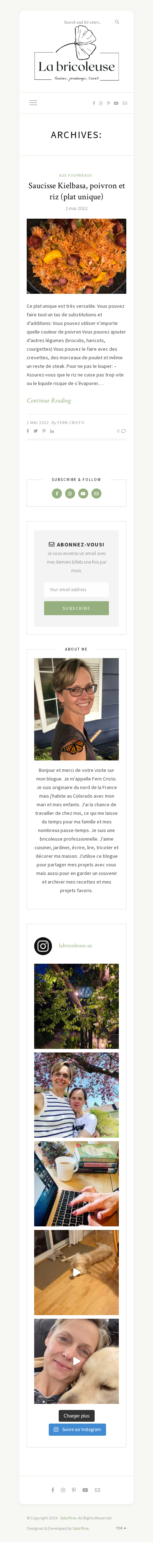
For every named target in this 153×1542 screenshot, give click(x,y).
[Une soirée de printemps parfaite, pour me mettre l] (76, 1006)
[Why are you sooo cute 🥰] (76, 1272)
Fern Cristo (71, 422)
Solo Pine (68, 1518)
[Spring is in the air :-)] (76, 1095)
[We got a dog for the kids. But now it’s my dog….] (76, 1361)
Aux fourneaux (75, 175)
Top (120, 1528)
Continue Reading (49, 401)
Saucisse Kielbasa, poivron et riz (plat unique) (76, 191)
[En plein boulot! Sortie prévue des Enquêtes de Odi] (76, 1183)
